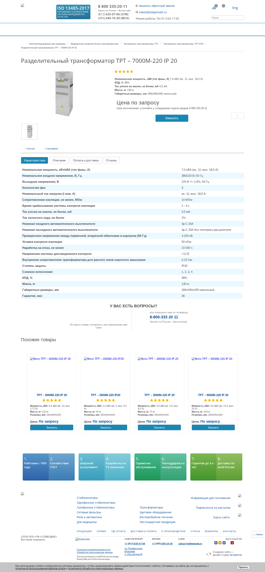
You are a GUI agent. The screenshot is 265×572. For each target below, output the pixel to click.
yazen (228, 542)
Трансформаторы (151, 507)
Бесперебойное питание (156, 517)
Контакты (229, 531)
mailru (224, 542)
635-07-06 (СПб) (113, 14)
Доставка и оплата (144, 531)
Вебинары (211, 531)
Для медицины (87, 522)
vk (215, 542)
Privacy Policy (82, 559)
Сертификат (52, 148)
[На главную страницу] (37, 12)
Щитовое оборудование (155, 512)
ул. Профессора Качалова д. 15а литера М (133, 551)
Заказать (171, 118)
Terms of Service (98, 559)
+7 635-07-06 (135, 543)
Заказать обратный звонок (157, 6)
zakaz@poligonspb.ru (153, 12)
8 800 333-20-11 (112, 6)
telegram (240, 542)
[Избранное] (221, 8)
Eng (235, 8)
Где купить (118, 531)
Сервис (102, 531)
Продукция (84, 531)
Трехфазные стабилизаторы (96, 507)
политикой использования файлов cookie (40, 568)
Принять (243, 567)
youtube (232, 542)
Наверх (259, 534)
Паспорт (31, 148)
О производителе (173, 531)
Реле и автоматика (89, 517)
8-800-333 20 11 (164, 317)
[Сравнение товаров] (214, 8)
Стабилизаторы (87, 498)
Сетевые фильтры (89, 512)
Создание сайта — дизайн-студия (227, 553)
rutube (236, 542)
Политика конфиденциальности (93, 549)
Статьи (195, 531)
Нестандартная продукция (157, 522)
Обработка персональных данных (95, 552)
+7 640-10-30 (162, 543)
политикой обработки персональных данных (95, 568)
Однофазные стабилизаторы (96, 502)
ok (220, 542)
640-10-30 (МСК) (113, 18)
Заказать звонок (100, 316)
